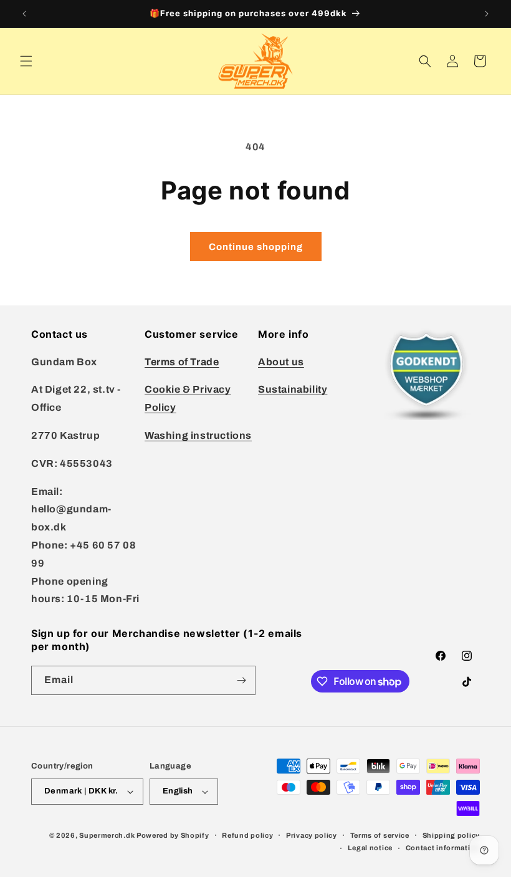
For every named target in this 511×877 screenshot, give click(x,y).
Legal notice (370, 847)
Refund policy (247, 835)
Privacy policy (311, 835)
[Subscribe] (241, 680)
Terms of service (379, 835)
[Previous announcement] (24, 13)
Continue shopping (256, 247)
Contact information (443, 847)
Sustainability (292, 389)
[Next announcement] (486, 13)
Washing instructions (198, 435)
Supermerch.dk (107, 835)
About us (281, 362)
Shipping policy (451, 835)
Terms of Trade (182, 362)
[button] (26, 61)
